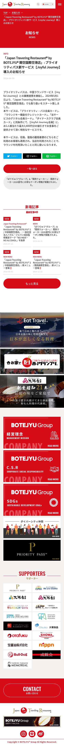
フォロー (14, 156)
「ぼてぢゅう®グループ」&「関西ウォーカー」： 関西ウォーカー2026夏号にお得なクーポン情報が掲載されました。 (32, 182)
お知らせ (16, 12)
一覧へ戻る (32, 168)
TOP (5, 12)
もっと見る (32, 283)
